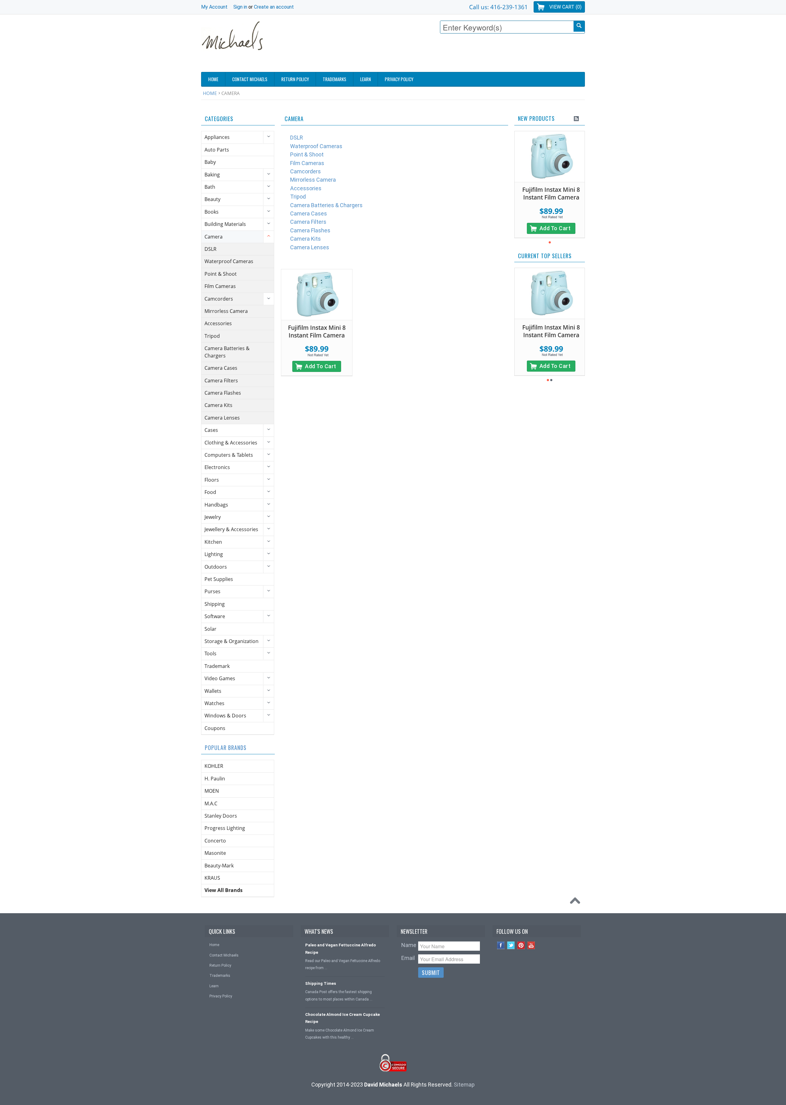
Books (211, 211)
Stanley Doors (220, 815)
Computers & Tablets (228, 455)
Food (210, 492)
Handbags (216, 504)
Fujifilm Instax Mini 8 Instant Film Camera (317, 331)
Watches (214, 703)
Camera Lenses (222, 417)
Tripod (212, 336)
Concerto (215, 840)
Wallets (212, 691)
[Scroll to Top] (576, 902)
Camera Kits (218, 405)
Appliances (217, 137)
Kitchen (213, 542)
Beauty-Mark (219, 865)
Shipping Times (320, 983)
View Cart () (565, 7)
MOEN (211, 790)
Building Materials (225, 224)
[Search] (579, 26)
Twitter (511, 945)
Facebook (501, 945)
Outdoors (215, 566)
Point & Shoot (220, 273)
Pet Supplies (218, 579)
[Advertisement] (473, 54)
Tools (210, 653)
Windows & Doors (225, 715)
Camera (213, 236)
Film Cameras (220, 286)
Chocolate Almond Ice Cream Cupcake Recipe (342, 1018)
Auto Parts (216, 149)
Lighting (213, 554)
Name (408, 945)
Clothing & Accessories (230, 442)
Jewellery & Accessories (231, 529)
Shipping (214, 604)
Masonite (215, 853)
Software (214, 616)
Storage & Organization (231, 641)
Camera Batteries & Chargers (227, 352)
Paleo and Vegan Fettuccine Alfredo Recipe (340, 948)
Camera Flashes (222, 392)
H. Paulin (214, 778)
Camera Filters (221, 380)
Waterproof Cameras (228, 261)
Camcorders (218, 298)
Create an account (274, 7)
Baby (210, 162)
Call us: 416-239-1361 (498, 7)
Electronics (217, 467)
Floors (211, 479)
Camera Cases (220, 368)
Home (210, 93)
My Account (214, 7)
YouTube (531, 945)
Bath (209, 187)
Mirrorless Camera (226, 311)
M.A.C (210, 803)
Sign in (240, 7)
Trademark (217, 666)
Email (408, 958)
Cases (211, 430)
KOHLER (213, 766)
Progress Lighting (224, 828)
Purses (212, 591)
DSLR (210, 249)
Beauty (212, 199)
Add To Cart (320, 366)
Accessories (218, 323)
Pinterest (521, 945)
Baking (212, 174)
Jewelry (212, 517)
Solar (210, 629)
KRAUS (212, 877)
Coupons (214, 728)
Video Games (219, 678)
